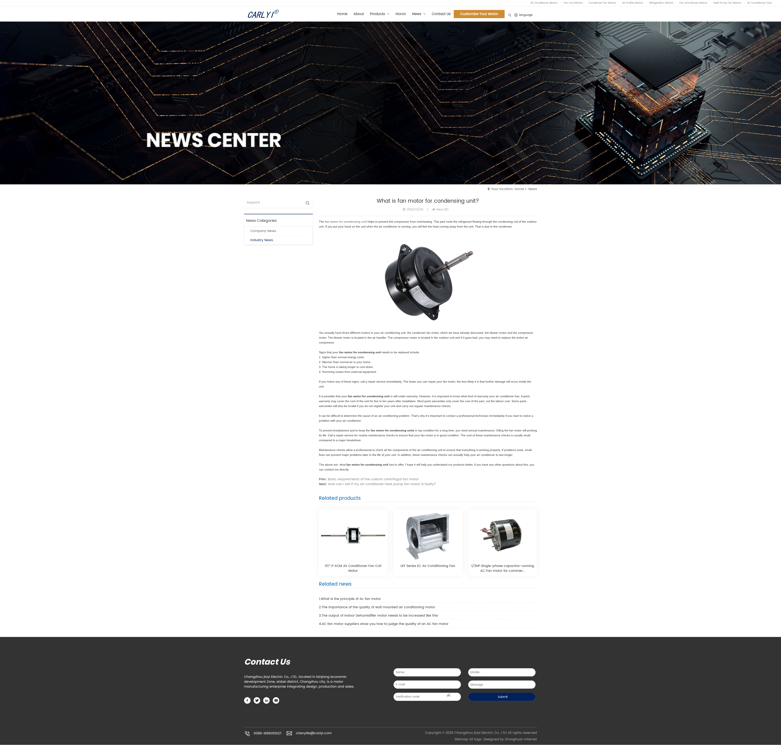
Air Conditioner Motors (543, 3)
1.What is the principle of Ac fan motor (350, 599)
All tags (475, 739)
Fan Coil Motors (573, 3)
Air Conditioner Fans (759, 3)
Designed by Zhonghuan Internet (510, 739)
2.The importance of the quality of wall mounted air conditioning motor (377, 607)
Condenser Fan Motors (602, 3)
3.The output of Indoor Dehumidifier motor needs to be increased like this (378, 615)
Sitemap (461, 739)
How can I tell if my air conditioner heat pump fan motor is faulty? (382, 484)
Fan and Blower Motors (693, 3)
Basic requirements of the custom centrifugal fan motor (373, 479)
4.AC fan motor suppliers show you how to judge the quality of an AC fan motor (383, 624)
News (532, 189)
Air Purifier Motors (632, 3)
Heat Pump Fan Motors (727, 3)
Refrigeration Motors (661, 3)
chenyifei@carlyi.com (314, 733)
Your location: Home (507, 189)
